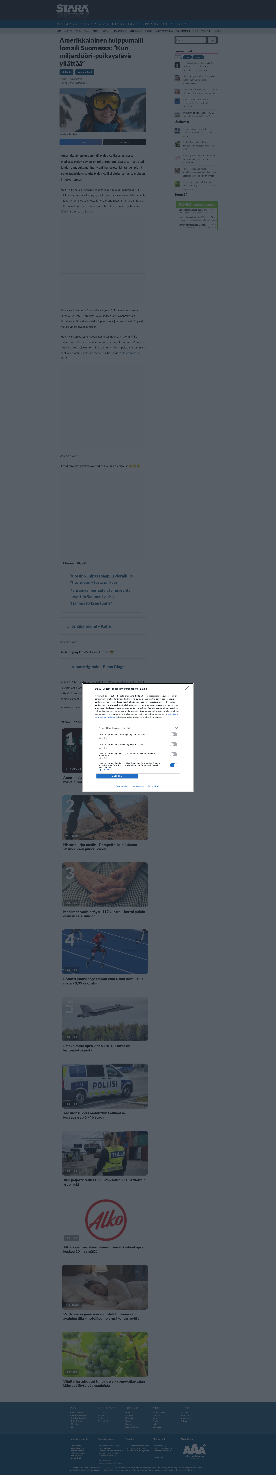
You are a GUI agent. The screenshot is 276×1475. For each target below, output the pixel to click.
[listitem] (138, 728)
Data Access (138, 786)
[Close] (187, 689)
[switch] (173, 734)
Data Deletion (122, 786)
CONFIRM (117, 776)
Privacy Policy (154, 786)
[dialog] (138, 737)
